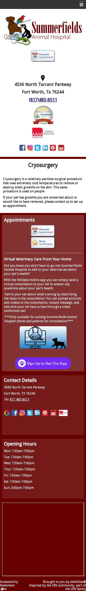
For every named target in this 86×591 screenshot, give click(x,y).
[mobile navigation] (79, 4)
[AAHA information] (43, 132)
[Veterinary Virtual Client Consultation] (43, 337)
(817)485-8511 (43, 99)
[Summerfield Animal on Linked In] (45, 148)
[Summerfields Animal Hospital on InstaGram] (30, 148)
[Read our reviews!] (43, 243)
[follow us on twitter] (38, 148)
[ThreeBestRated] (43, 115)
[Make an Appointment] (43, 56)
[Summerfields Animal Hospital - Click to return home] (43, 30)
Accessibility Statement (9, 583)
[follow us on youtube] (61, 148)
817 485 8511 (19, 399)
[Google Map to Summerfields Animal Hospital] (43, 77)
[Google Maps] (7, 413)
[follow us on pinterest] (53, 148)
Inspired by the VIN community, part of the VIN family (57, 587)
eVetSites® (78, 582)
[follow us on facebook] (22, 148)
